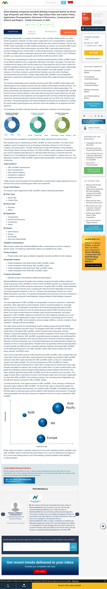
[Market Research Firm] (6, 2)
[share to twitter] (98, 116)
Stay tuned (40, 571)
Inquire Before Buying (93, 58)
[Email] (84, 116)
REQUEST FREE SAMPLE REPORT (94, 28)
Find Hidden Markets (93, 265)
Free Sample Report (48, 25)
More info (75, 581)
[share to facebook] (95, 116)
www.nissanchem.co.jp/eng (15, 523)
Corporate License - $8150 (94, 45)
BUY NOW (94, 53)
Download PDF (70, 32)
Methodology (51, 31)
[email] (103, 526)
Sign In (70, 2)
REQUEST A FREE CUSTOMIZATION (93, 170)
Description (13, 31)
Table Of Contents (32, 33)
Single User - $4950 (92, 43)
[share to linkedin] (102, 116)
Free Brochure (33, 25)
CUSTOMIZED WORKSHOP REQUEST (94, 228)
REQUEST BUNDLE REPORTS (93, 105)
